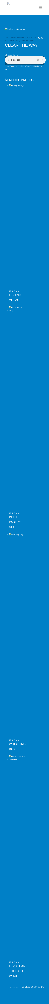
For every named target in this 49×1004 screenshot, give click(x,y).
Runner (14, 988)
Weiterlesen (14, 291)
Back (41, 38)
